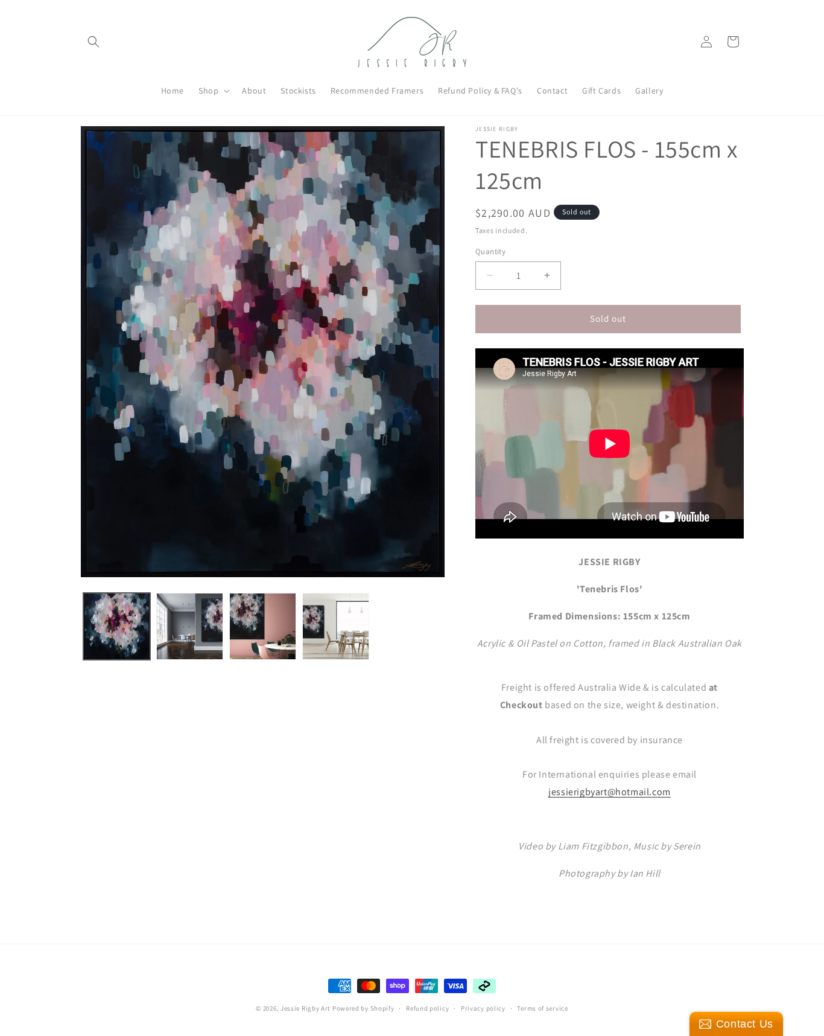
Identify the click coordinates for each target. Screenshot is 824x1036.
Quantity (490, 251)
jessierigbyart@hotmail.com (609, 791)
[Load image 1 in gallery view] (116, 626)
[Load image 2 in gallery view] (189, 626)
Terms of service (542, 1007)
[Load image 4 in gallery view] (335, 626)
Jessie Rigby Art (305, 1008)
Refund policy (427, 1007)
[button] (93, 41)
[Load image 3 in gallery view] (262, 626)
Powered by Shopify (363, 1008)
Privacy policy (483, 1007)
